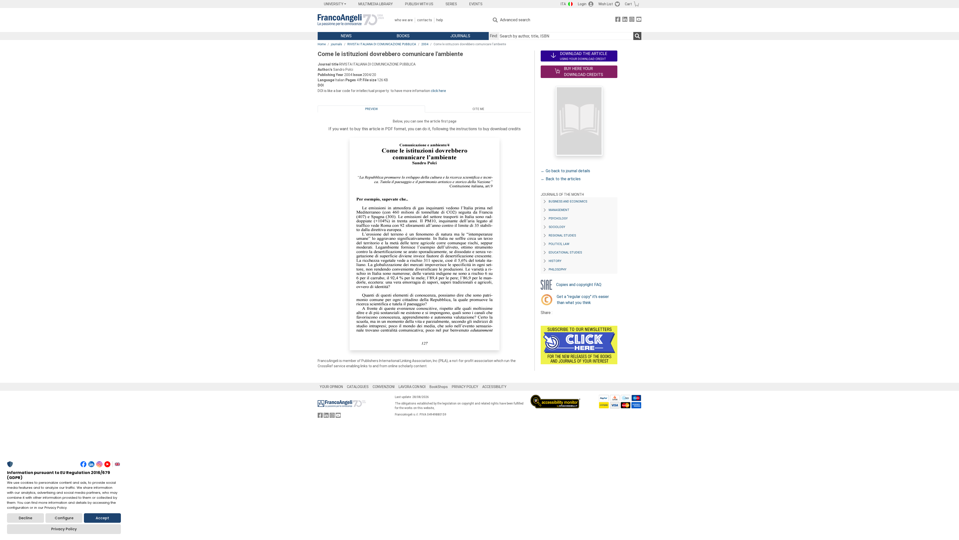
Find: (494, 36)
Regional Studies (562, 235)
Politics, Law (559, 244)
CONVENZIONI (384, 387)
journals (336, 44)
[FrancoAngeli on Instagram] (631, 20)
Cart (628, 4)
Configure (64, 518)
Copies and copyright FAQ (578, 284)
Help (439, 20)
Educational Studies (565, 252)
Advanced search (515, 20)
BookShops (439, 387)
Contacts (424, 20)
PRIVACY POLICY (465, 387)
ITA (563, 4)
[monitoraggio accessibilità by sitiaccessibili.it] (555, 397)
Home (322, 44)
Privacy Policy (64, 529)
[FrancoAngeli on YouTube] (638, 20)
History (555, 261)
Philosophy (557, 269)
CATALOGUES (358, 387)
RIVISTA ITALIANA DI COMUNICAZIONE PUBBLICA (381, 44)
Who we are (404, 20)
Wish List (605, 4)
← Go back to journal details (565, 170)
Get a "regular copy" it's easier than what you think (583, 299)
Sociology (557, 227)
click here (438, 91)
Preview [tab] (371, 109)
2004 (424, 44)
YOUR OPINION (331, 387)
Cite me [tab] (478, 109)
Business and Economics (568, 201)
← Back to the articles (561, 178)
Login (582, 4)
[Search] (637, 36)
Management (559, 210)
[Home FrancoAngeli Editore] (351, 20)
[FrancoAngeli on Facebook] (617, 20)
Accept (102, 518)
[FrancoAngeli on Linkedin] (624, 20)
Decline (25, 518)
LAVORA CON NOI (412, 387)
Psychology (558, 218)
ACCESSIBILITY (494, 387)
